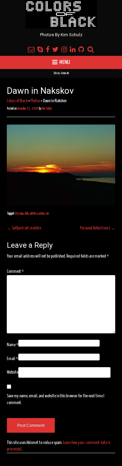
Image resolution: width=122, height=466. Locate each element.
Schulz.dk (65, 73)
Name (12, 345)
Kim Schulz (47, 108)
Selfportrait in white (24, 228)
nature (41, 213)
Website (12, 372)
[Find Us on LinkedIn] (73, 50)
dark (26, 213)
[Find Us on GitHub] (81, 50)
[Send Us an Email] (31, 50)
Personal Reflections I (97, 228)
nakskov (33, 213)
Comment (15, 271)
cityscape (19, 213)
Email (12, 359)
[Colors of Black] (61, 14)
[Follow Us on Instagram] (64, 50)
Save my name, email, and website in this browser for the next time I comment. (55, 399)
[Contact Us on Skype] (40, 50)
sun (47, 213)
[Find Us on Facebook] (47, 50)
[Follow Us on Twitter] (55, 50)
